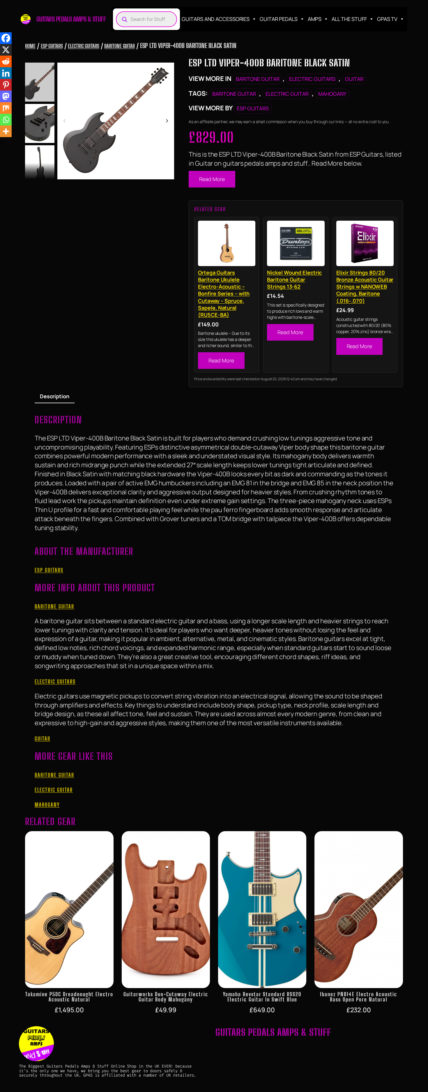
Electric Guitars (83, 46)
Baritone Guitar (119, 46)
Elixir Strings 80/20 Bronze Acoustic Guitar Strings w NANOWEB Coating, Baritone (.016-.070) (365, 286)
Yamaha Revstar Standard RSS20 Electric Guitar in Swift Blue (262, 997)
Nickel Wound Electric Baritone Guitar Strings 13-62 (294, 279)
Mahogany (332, 93)
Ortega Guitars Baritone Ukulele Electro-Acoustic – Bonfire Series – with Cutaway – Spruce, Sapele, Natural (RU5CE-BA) (224, 293)
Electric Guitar (287, 93)
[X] (6, 50)
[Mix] (6, 108)
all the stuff (349, 18)
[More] (6, 131)
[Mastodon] (6, 96)
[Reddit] (6, 61)
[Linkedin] (6, 73)
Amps (315, 18)
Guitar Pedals (279, 18)
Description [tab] (54, 396)
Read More (211, 179)
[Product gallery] (115, 121)
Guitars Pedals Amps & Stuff (71, 19)
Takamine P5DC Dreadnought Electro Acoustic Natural (69, 997)
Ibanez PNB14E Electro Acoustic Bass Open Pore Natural (358, 997)
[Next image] (167, 121)
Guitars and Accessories (216, 18)
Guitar (354, 78)
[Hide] (2, 142)
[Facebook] (6, 38)
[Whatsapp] (6, 119)
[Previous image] (64, 121)
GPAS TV (387, 18)
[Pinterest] (6, 85)
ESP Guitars (52, 46)
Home (30, 46)
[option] (39, 123)
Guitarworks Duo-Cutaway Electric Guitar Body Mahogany (165, 997)
